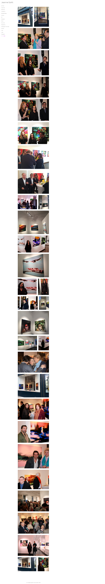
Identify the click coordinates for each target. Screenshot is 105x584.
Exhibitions (3, 9)
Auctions (2, 15)
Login (2, 32)
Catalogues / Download (5, 26)
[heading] (4, 2)
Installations (3, 11)
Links (2, 30)
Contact (2, 28)
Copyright (3, 34)
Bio (1, 17)
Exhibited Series (4, 13)
